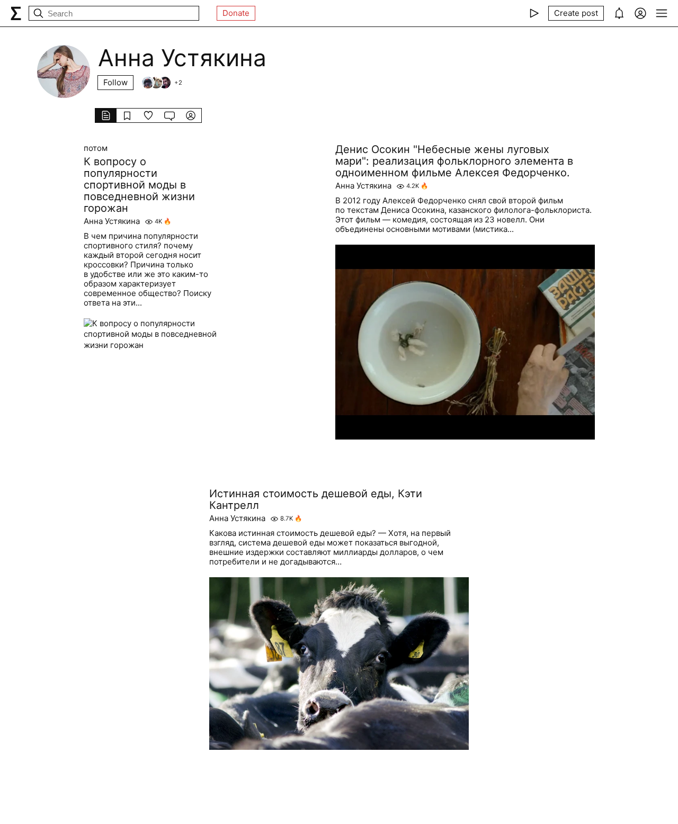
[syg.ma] (16, 13)
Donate (235, 13)
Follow (115, 82)
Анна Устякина (112, 221)
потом (96, 148)
